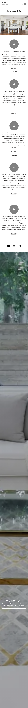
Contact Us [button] (14, 610)
